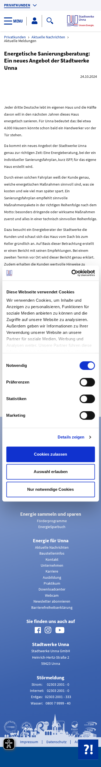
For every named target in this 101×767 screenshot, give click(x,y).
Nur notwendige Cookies (50, 489)
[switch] (87, 382)
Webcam (52, 595)
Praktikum (52, 583)
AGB (78, 741)
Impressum (29, 741)
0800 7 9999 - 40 (58, 703)
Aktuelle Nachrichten (48, 37)
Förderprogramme (52, 520)
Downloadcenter (52, 589)
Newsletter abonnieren (51, 601)
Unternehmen (52, 565)
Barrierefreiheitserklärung (51, 607)
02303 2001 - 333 (58, 696)
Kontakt (52, 559)
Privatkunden (17, 5)
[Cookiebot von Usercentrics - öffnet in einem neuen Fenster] (72, 273)
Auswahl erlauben (51, 471)
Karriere (52, 571)
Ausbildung (52, 577)
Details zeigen (71, 437)
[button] (15, 21)
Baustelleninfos (51, 553)
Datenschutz (56, 741)
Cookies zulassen (50, 454)
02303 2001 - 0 (58, 684)
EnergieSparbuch (51, 526)
